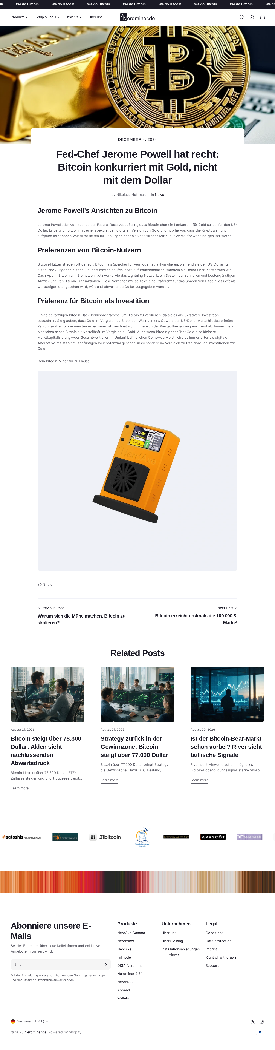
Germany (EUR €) (30, 1021)
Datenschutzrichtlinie (38, 980)
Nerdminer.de (35, 1032)
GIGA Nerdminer (130, 965)
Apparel (123, 990)
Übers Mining (172, 941)
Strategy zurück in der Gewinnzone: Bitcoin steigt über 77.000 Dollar (134, 746)
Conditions (214, 933)
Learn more (20, 788)
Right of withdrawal (221, 957)
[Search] (242, 17)
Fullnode (124, 957)
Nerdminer (125, 941)
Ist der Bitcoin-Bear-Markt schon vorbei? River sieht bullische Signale (226, 746)
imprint (211, 949)
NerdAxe (124, 949)
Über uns (169, 933)
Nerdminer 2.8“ (129, 973)
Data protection (218, 941)
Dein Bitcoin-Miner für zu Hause (63, 361)
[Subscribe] (105, 964)
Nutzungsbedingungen (90, 975)
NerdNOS (125, 982)
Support (212, 965)
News (159, 194)
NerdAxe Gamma (131, 933)
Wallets (123, 998)
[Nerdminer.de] (53, 837)
